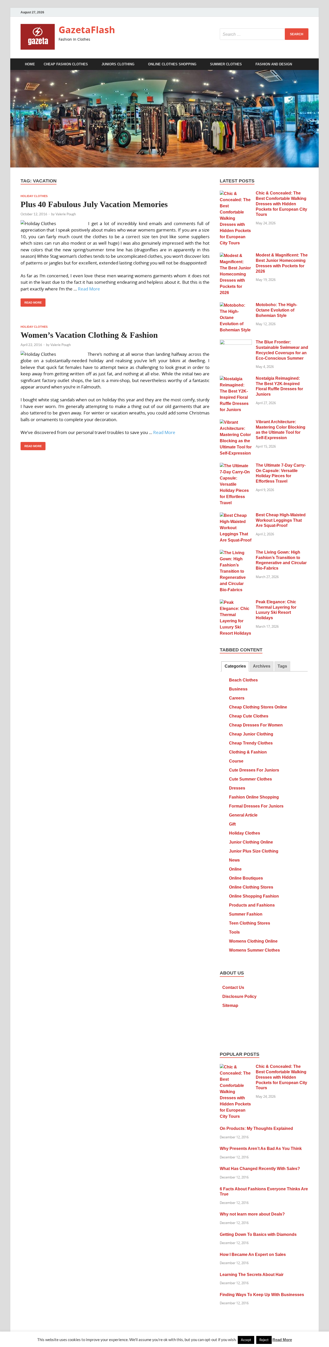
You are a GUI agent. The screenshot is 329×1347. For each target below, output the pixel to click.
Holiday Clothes (34, 196)
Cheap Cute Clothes (248, 716)
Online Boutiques (246, 878)
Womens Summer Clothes (254, 950)
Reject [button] (264, 1340)
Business (238, 689)
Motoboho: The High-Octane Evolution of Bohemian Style (276, 310)
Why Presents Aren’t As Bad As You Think (261, 1148)
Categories (235, 666)
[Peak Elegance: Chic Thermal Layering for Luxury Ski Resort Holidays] (236, 602)
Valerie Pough (66, 214)
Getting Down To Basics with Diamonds (258, 1234)
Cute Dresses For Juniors (254, 770)
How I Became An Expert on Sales (253, 1254)
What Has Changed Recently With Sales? (260, 1168)
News (234, 860)
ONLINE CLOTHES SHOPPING (172, 64)
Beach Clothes (243, 680)
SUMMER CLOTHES (226, 64)
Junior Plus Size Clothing (253, 851)
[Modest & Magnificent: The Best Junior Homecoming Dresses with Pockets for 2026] (236, 256)
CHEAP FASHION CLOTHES (66, 64)
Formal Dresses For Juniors (256, 806)
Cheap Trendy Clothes (251, 743)
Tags (282, 666)
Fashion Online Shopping (254, 797)
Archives (261, 666)
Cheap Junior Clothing (251, 734)
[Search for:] (264, 34)
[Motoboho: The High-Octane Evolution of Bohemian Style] (236, 305)
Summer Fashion (245, 914)
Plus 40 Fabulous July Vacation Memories (94, 204)
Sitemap (230, 1005)
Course (236, 761)
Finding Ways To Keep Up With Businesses (262, 1294)
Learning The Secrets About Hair (252, 1274)
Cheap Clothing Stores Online (258, 707)
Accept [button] (246, 1340)
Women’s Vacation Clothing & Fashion (89, 335)
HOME (30, 64)
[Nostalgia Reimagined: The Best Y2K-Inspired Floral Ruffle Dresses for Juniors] (236, 379)
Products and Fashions (252, 905)
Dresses (237, 788)
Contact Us (233, 987)
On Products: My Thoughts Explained (256, 1128)
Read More (89, 289)
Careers (236, 698)
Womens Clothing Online (253, 941)
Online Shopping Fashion (254, 896)
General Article (243, 815)
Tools (234, 932)
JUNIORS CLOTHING (118, 64)
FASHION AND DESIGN (273, 64)
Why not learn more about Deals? (252, 1214)
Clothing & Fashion (248, 752)
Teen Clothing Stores (249, 923)
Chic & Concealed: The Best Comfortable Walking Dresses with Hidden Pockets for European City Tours (281, 204)
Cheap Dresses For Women (256, 725)
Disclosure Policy (239, 996)
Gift (232, 824)
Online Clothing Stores (251, 887)
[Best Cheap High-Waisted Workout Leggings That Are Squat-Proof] (236, 515)
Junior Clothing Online (251, 842)
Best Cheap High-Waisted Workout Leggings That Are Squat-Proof (281, 520)
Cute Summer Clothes (250, 779)
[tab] (235, 666)
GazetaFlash (87, 29)
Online (235, 869)
